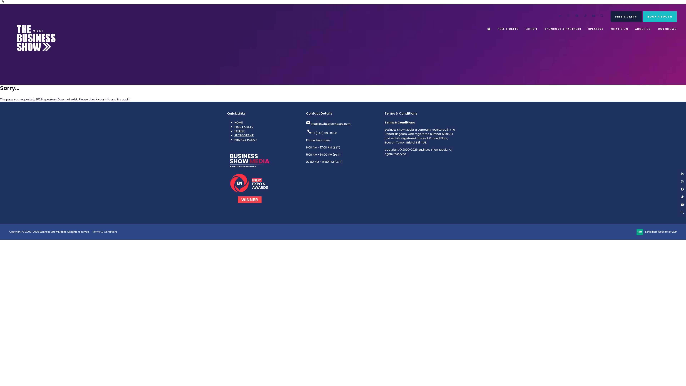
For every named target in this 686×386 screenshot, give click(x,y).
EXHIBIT (239, 131)
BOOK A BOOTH (659, 16)
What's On (619, 29)
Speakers (595, 29)
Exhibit (532, 29)
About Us (643, 29)
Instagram (568, 16)
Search (602, 16)
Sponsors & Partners (563, 29)
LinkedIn (560, 16)
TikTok (585, 16)
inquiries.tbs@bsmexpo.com (331, 124)
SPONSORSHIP (244, 135)
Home (489, 29)
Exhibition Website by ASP (661, 232)
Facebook (577, 16)
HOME (238, 122)
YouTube (594, 16)
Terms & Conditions (400, 122)
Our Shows (667, 29)
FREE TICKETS (626, 16)
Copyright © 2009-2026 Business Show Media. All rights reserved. (49, 232)
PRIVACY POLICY (245, 140)
